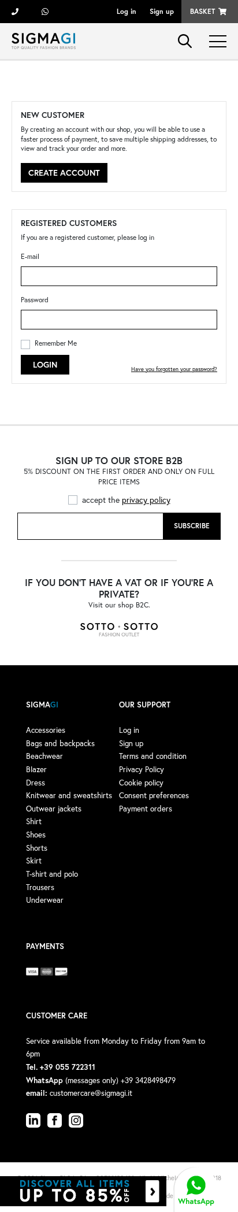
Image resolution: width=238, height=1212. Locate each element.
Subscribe (192, 525)
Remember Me (56, 343)
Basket (202, 11)
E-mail (30, 256)
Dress (35, 782)
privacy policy (146, 499)
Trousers (40, 887)
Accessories (45, 730)
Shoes (36, 834)
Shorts (36, 848)
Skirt (34, 860)
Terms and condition (153, 756)
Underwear (45, 900)
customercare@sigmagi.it (91, 1093)
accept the (126, 499)
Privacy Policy (141, 769)
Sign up (162, 11)
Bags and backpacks (60, 743)
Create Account (64, 172)
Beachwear (44, 756)
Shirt (34, 821)
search (185, 41)
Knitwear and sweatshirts (69, 795)
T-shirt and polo (52, 874)
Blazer (36, 769)
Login (45, 364)
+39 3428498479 (45, 11)
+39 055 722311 (15, 11)
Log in (126, 11)
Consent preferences (154, 795)
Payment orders (145, 808)
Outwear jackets (53, 808)
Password (35, 299)
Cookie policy (141, 782)
